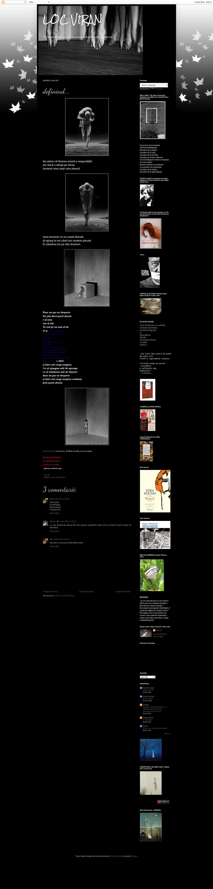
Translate (159, 89)
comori (52, 477)
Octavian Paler (49, 451)
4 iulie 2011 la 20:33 (62, 539)
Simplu (146, 705)
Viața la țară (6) (148, 690)
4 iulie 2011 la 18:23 (68, 521)
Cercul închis (147, 720)
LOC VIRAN (72, 19)
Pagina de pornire (87, 592)
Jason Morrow (116, 856)
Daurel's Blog (148, 688)
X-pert (145, 726)
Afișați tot (167, 733)
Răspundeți (54, 513)
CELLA (52, 521)
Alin (51, 499)
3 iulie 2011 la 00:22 (62, 499)
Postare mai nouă (50, 592)
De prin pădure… (149, 698)
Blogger (134, 856)
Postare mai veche (123, 592)
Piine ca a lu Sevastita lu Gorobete (155, 728)
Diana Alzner (148, 718)
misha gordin (60, 477)
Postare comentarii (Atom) (64, 596)
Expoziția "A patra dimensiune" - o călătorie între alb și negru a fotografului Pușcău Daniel (154, 709)
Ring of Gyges (148, 696)
